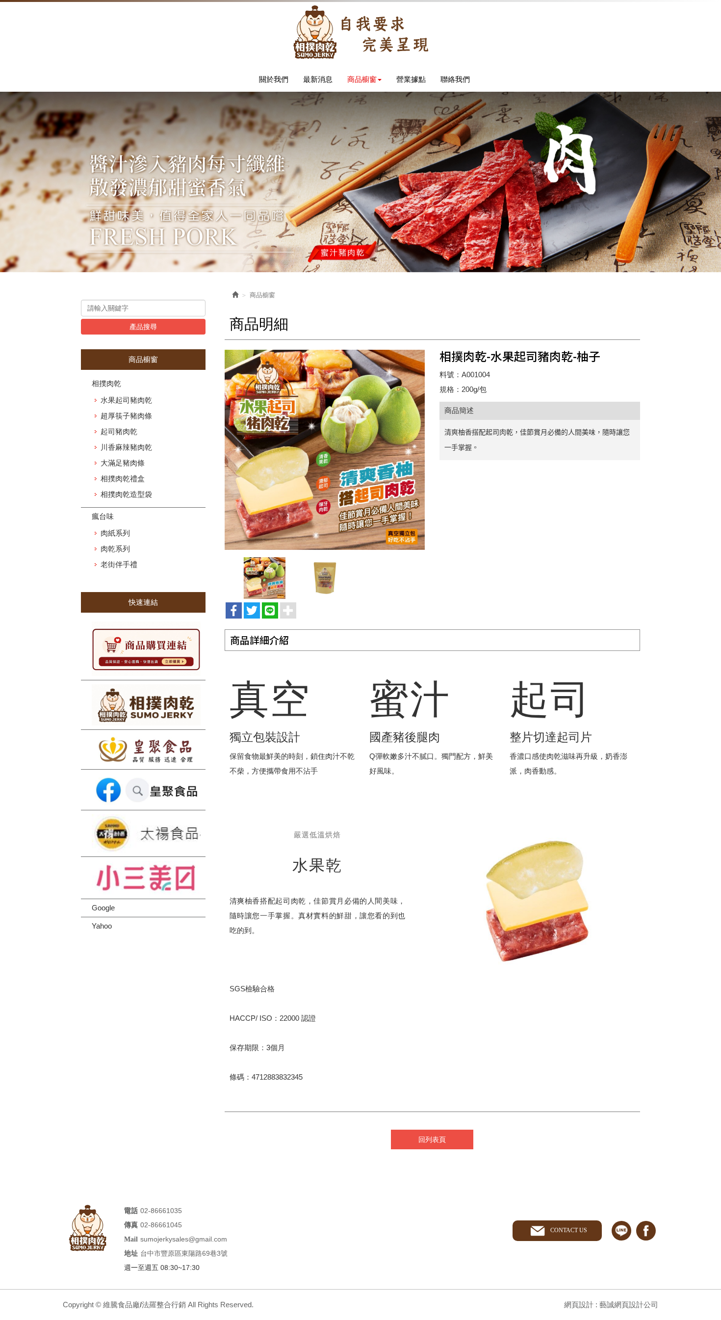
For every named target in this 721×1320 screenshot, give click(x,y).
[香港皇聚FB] (143, 790)
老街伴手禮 (119, 564)
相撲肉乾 (106, 383)
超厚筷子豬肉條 (126, 416)
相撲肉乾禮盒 (123, 478)
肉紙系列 (115, 533)
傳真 (131, 1225)
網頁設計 (578, 1304)
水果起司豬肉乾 (126, 400)
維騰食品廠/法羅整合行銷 (360, 32)
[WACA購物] (143, 649)
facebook (646, 1231)
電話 (131, 1211)
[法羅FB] (143, 704)
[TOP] (694, 1136)
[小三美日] (143, 878)
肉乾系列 (115, 548)
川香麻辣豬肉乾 (126, 447)
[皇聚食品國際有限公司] (143, 749)
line (621, 1231)
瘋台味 (103, 516)
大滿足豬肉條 (123, 463)
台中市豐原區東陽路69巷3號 (184, 1253)
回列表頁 (432, 1139)
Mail (131, 1239)
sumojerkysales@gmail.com (183, 1239)
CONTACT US (568, 1230)
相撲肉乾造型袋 (126, 494)
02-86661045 (161, 1225)
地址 (131, 1253)
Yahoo (102, 926)
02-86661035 (161, 1211)
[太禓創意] (143, 833)
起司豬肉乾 (119, 431)
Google (103, 908)
